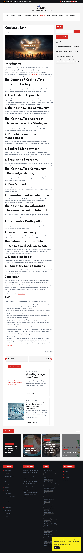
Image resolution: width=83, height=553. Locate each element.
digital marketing (48, 503)
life (55, 523)
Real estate (8, 504)
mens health (47, 530)
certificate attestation (49, 488)
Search (59, 26)
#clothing (47, 470)
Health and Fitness (10, 496)
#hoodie (53, 472)
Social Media (8, 510)
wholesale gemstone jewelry (50, 545)
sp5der (46, 541)
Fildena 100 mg (48, 514)
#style (46, 477)
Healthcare (47, 521)
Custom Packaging (49, 499)
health (54, 519)
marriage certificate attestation (51, 528)
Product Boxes (48, 536)
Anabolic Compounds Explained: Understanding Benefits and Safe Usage (31, 477)
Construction (8, 482)
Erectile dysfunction (49, 512)
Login (66, 15)
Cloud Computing (9, 476)
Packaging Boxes (48, 532)
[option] (12, 445)
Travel (6, 516)
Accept (56, 547)
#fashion (46, 472)
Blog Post (72, 15)
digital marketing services (50, 506)
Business (7, 15)
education (47, 510)
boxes (56, 483)
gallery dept (47, 519)
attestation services (49, 479)
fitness (55, 517)
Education (35, 15)
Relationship (27, 15)
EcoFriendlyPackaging (49, 508)
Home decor (8, 499)
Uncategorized (8, 519)
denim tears (47, 501)
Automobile (19, 15)
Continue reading (31, 393)
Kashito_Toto (49, 351)
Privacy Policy (68, 480)
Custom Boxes (48, 492)
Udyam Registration (49, 543)
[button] (77, 432)
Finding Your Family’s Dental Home (64, 56)
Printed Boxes (48, 534)
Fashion (13, 15)
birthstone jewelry (48, 483)
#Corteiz (53, 470)
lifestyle (46, 525)
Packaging (55, 530)
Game (48, 15)
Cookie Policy (67, 544)
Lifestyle (54, 15)
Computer (61, 15)
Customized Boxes (49, 497)
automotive (47, 481)
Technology (42, 15)
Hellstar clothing (48, 523)
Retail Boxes (47, 539)
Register (7, 18)
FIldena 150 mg (48, 517)
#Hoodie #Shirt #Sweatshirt (50, 475)
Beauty (54, 481)
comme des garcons (49, 490)
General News (8, 493)
